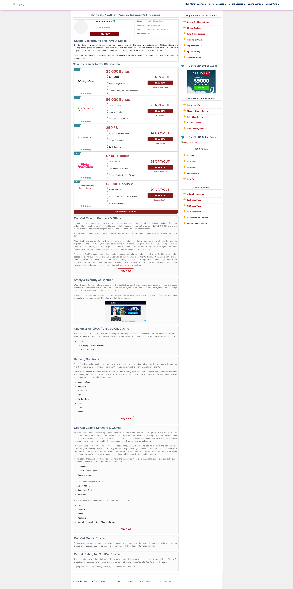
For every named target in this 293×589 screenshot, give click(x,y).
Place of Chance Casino (197, 111)
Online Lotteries (194, 57)
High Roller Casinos (196, 40)
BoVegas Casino (160, 200)
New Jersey (192, 161)
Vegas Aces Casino (160, 87)
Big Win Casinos (194, 45)
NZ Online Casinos (195, 206)
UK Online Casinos (195, 212)
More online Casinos (125, 211)
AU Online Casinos (195, 194)
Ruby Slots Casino (195, 117)
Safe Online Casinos (196, 34)
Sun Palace (160, 115)
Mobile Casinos (237, 4)
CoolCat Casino (194, 123)
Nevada (190, 155)
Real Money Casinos (196, 4)
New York (191, 179)
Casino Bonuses (217, 4)
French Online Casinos (197, 223)
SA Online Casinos (195, 200)
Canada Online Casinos (197, 218)
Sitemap (117, 581)
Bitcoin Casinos (194, 28)
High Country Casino (196, 129)
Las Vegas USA (194, 105)
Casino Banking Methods (198, 22)
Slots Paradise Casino (160, 172)
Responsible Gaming (171, 581)
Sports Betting (193, 51)
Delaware (191, 167)
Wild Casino (160, 143)
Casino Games (255, 4)
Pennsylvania (193, 173)
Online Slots (272, 4)
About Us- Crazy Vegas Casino (141, 581)
